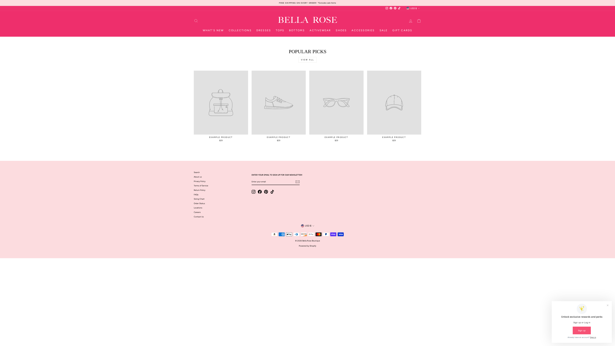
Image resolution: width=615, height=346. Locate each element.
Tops (280, 30)
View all (307, 60)
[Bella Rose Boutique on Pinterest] (266, 192)
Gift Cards (402, 30)
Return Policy (199, 190)
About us (198, 177)
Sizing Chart (199, 199)
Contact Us (199, 217)
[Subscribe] (297, 182)
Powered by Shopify (307, 246)
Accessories (363, 30)
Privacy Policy (199, 181)
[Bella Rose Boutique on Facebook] (260, 192)
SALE (384, 30)
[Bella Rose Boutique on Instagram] (253, 192)
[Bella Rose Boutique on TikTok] (272, 192)
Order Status (199, 203)
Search (197, 172)
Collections (240, 30)
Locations (198, 208)
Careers (197, 212)
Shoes (341, 30)
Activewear (320, 30)
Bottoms (297, 30)
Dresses (263, 30)
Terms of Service (201, 186)
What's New (213, 30)
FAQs (196, 195)
